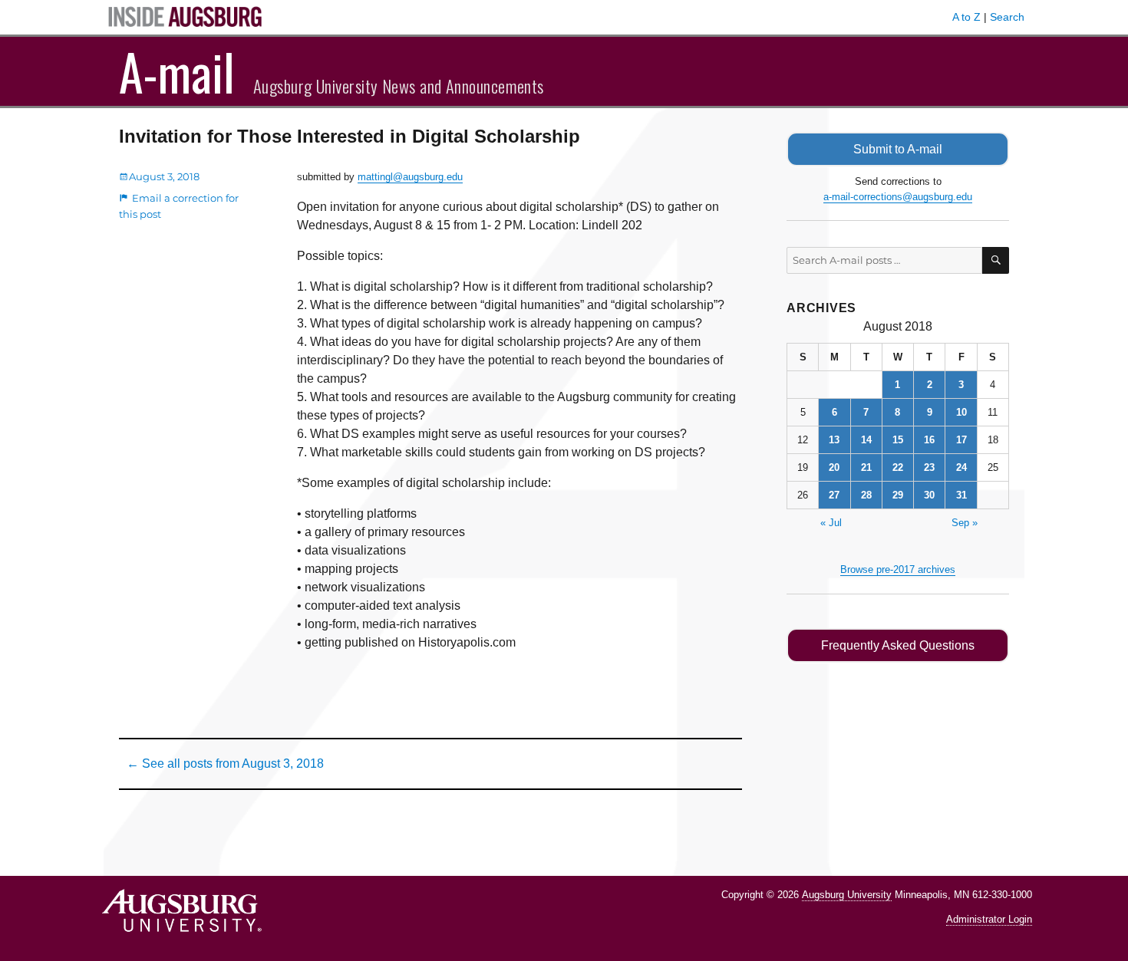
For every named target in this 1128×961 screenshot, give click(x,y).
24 (961, 467)
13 (834, 440)
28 (866, 495)
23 (929, 467)
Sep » (965, 522)
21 (866, 467)
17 (961, 440)
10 (961, 412)
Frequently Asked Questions (898, 645)
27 (834, 495)
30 (929, 495)
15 (897, 440)
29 (897, 495)
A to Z (966, 17)
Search (1007, 17)
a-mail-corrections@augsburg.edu (897, 196)
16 (929, 440)
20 (834, 467)
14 (866, 440)
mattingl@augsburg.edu (410, 177)
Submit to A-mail (897, 149)
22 (897, 467)
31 (961, 495)
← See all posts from (225, 763)
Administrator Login (989, 919)
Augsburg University (847, 894)
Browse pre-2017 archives (897, 569)
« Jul (831, 522)
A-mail (177, 71)
